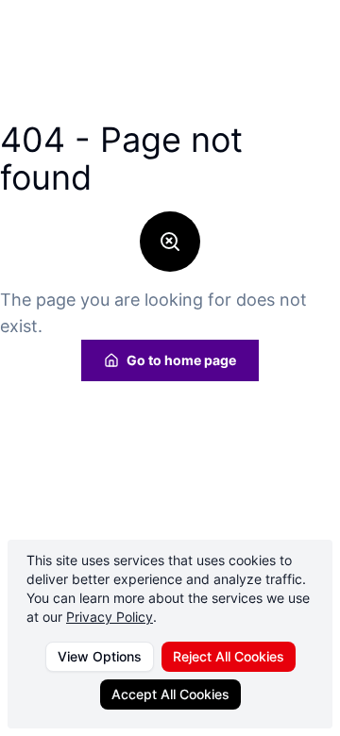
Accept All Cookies (170, 694)
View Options (100, 656)
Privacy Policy (109, 617)
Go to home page (181, 360)
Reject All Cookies (228, 656)
